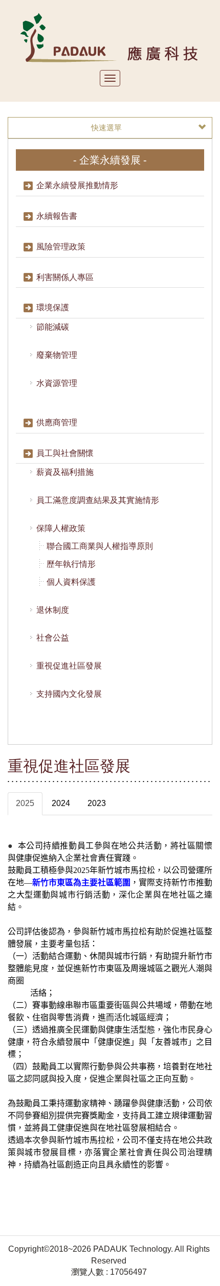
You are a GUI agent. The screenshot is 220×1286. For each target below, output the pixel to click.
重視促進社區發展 (69, 665)
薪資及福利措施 (65, 472)
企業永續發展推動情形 (77, 185)
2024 (61, 803)
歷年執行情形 (71, 564)
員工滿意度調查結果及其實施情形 (97, 500)
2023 (96, 803)
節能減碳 (52, 327)
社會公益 (52, 637)
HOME (110, 37)
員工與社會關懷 (65, 453)
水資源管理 (56, 383)
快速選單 (106, 127)
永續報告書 (56, 216)
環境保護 (52, 307)
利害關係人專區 (65, 277)
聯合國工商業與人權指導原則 (100, 546)
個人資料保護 (71, 582)
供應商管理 (56, 422)
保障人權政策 (60, 528)
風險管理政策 (60, 246)
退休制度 (52, 610)
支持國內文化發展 (69, 694)
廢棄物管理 (56, 355)
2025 (25, 803)
